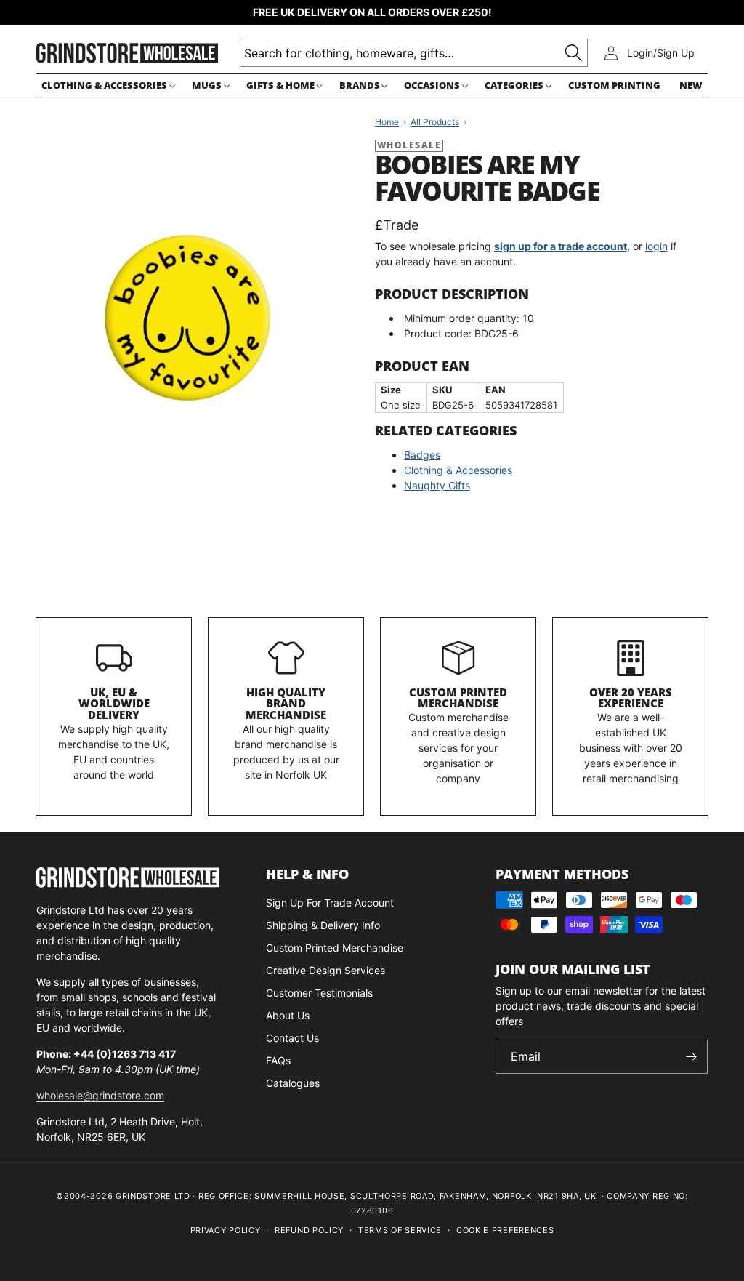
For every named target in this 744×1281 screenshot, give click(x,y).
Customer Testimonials (319, 993)
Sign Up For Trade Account (330, 902)
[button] (107, 85)
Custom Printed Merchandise (458, 698)
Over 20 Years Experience (630, 698)
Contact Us (292, 1038)
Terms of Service (400, 1230)
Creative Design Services (325, 970)
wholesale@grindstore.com (100, 1095)
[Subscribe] (691, 1057)
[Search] (573, 52)
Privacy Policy (225, 1230)
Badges (422, 455)
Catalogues (293, 1083)
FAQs (278, 1060)
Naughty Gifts (437, 485)
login (656, 246)
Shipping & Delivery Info (323, 925)
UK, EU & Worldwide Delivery (114, 704)
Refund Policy (309, 1230)
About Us (288, 1015)
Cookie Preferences (505, 1230)
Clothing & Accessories (458, 470)
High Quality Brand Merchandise (286, 704)
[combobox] (413, 52)
